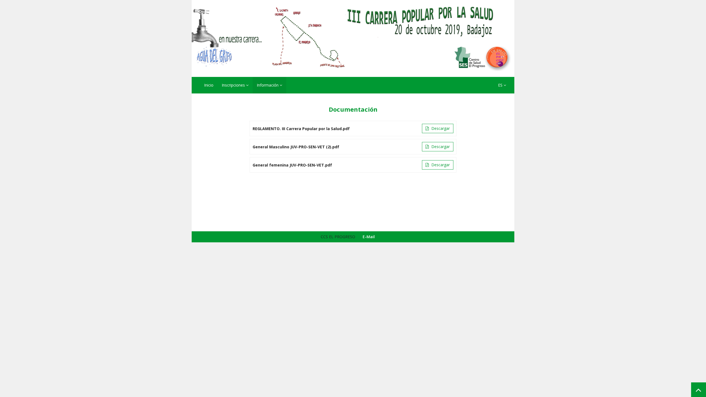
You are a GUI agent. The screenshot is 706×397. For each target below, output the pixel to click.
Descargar (440, 128)
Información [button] (268, 85)
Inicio (208, 85)
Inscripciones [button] (234, 85)
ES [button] (501, 85)
